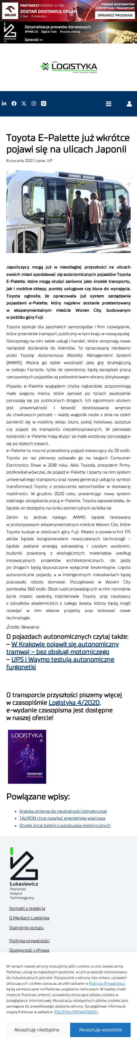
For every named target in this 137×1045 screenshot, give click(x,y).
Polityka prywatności (29, 941)
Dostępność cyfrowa (29, 950)
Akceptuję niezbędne (36, 1030)
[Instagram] (34, 103)
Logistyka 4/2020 (74, 703)
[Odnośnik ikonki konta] (129, 103)
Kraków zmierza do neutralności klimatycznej (63, 811)
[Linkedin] (4, 103)
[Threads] (44, 103)
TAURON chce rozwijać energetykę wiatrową (62, 818)
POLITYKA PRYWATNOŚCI (76, 1012)
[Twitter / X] (24, 103)
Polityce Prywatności (107, 983)
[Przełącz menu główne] (108, 103)
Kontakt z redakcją (27, 908)
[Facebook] (14, 103)
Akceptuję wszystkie (100, 1030)
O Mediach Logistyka (29, 918)
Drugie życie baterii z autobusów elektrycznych (65, 825)
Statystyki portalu (26, 928)
